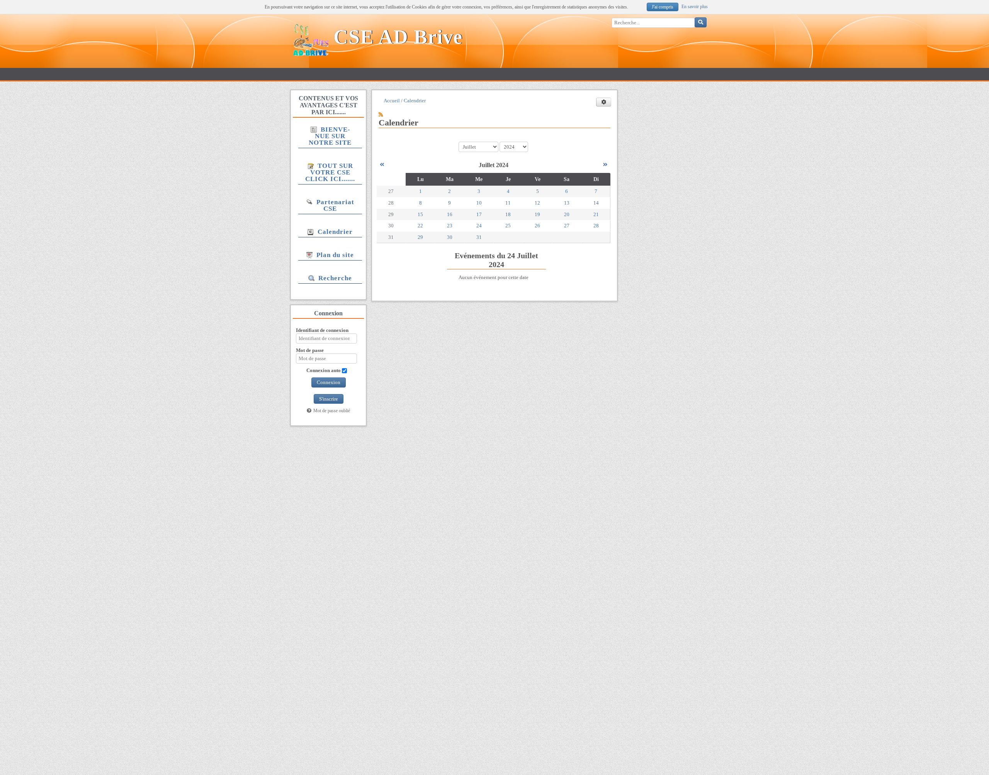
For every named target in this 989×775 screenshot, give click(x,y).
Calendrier (334, 231)
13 (566, 203)
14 (596, 203)
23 (449, 225)
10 (479, 203)
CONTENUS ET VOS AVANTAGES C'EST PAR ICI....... (328, 105)
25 (508, 225)
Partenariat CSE (334, 205)
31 (479, 237)
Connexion (328, 382)
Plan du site (334, 255)
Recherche (334, 278)
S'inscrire (328, 399)
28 (596, 225)
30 (449, 237)
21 (596, 214)
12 (537, 203)
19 (537, 214)
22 (420, 225)
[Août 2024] (605, 164)
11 (508, 203)
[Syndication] (381, 114)
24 (479, 225)
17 (479, 214)
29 (420, 237)
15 (420, 214)
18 (508, 214)
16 (449, 214)
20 (566, 214)
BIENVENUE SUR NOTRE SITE (330, 136)
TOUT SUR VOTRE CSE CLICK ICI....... (330, 172)
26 (537, 225)
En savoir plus (694, 6)
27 (566, 225)
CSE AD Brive (397, 37)
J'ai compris (662, 7)
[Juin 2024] (381, 164)
